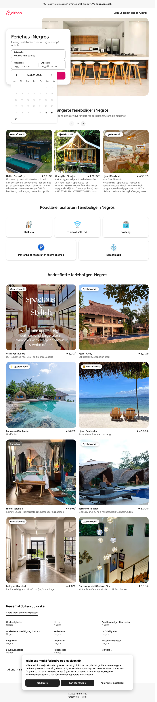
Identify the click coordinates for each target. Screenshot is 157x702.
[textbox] (25, 66)
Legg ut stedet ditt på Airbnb (130, 12)
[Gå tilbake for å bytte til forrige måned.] (16, 75)
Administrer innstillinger (112, 683)
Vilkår (84, 696)
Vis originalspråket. (102, 4)
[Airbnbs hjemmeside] (14, 13)
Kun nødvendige (77, 683)
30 (52, 112)
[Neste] (83, 123)
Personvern (73, 696)
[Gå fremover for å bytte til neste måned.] (52, 75)
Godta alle (42, 683)
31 (16, 118)
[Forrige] (71, 123)
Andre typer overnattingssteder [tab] (22, 612)
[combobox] (38, 55)
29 (46, 112)
